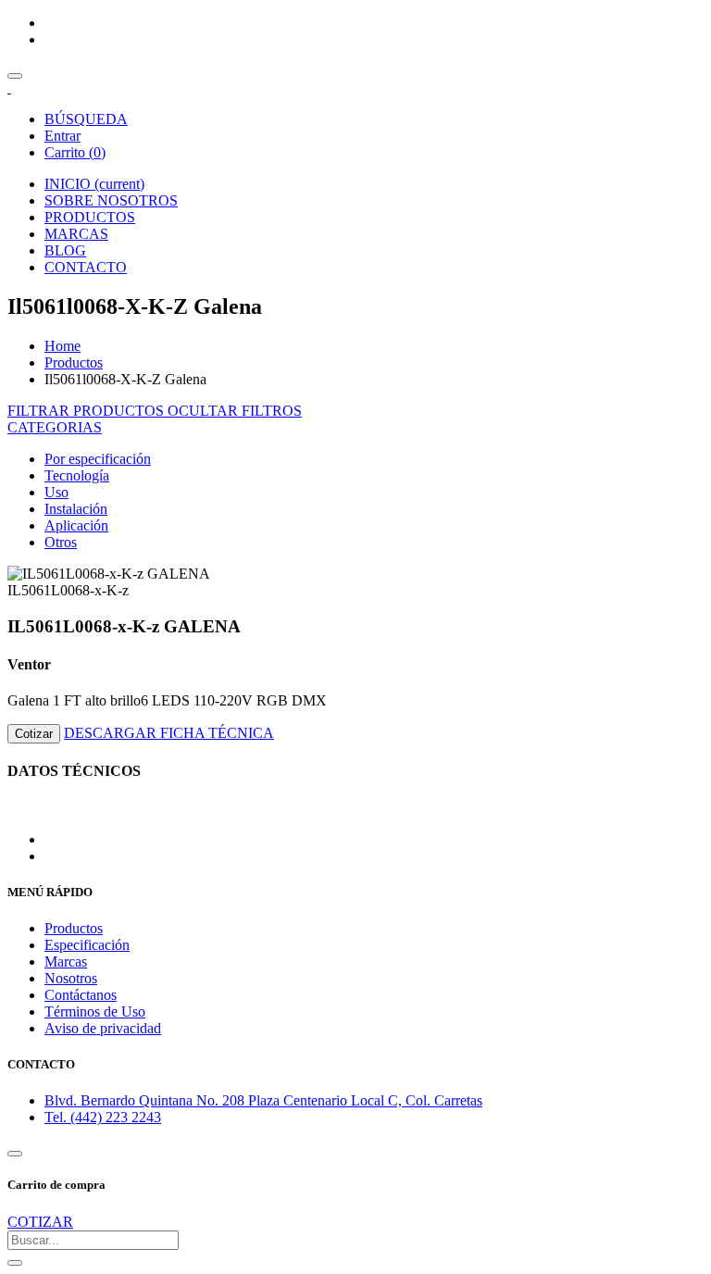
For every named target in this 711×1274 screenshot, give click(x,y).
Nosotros (70, 978)
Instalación (75, 509)
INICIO (94, 184)
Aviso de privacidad (102, 1028)
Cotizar (34, 734)
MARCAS (76, 234)
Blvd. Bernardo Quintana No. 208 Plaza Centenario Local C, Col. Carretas (263, 1100)
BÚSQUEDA (86, 119)
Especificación (87, 945)
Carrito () (75, 152)
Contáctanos (80, 995)
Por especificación (97, 459)
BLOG (65, 250)
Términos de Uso (94, 1011)
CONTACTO (85, 267)
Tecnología (76, 475)
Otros (60, 542)
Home (62, 346)
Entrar (62, 136)
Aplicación (76, 525)
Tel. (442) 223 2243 (102, 1117)
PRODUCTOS (89, 217)
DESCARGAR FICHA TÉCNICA (169, 733)
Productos (73, 362)
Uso (56, 492)
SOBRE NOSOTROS (111, 200)
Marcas (65, 961)
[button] (54, 427)
